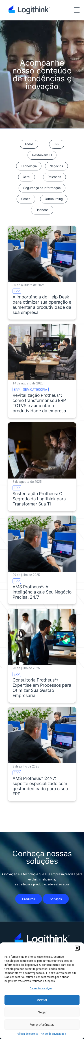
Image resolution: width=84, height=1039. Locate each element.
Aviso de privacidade (53, 1033)
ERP (57, 144)
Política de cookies (27, 1033)
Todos (29, 144)
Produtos (28, 899)
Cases (25, 199)
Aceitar (42, 1000)
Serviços (56, 899)
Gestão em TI (42, 155)
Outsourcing (54, 199)
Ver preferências (42, 1024)
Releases (54, 177)
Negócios (56, 166)
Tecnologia (29, 166)
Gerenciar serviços (41, 988)
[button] (77, 948)
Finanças (42, 210)
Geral (26, 177)
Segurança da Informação (42, 188)
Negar (42, 1012)
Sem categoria (35, 389)
